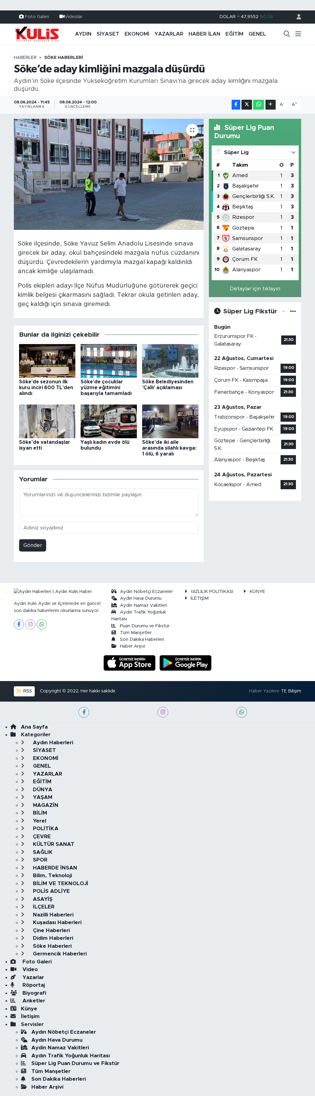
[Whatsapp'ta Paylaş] (258, 105)
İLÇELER (42, 906)
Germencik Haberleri (59, 953)
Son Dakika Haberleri (142, 639)
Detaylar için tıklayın (255, 288)
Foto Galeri (37, 16)
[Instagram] (30, 624)
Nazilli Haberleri (52, 914)
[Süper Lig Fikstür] (293, 311)
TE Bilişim (291, 691)
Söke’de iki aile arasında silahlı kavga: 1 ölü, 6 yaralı (169, 448)
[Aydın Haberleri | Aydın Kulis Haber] (37, 34)
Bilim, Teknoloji (51, 875)
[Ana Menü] (298, 34)
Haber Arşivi (132, 646)
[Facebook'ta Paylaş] (236, 105)
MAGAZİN (44, 805)
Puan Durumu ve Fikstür (144, 626)
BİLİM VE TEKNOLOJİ (59, 883)
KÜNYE (257, 591)
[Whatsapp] (42, 624)
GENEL (257, 34)
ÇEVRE (41, 836)
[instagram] (163, 712)
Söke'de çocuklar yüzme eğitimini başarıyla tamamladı (106, 387)
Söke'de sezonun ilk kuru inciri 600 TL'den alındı (46, 387)
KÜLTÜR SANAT (52, 844)
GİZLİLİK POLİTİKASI (212, 591)
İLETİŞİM (200, 598)
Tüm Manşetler (136, 632)
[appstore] (130, 662)
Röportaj (33, 985)
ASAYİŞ (42, 899)
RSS (27, 691)
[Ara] (287, 34)
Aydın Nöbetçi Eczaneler (146, 591)
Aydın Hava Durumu (140, 598)
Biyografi (33, 993)
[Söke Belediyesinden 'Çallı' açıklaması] (170, 360)
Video (29, 969)
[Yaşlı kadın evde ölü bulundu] (109, 421)
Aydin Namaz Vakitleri (143, 605)
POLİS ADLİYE (50, 891)
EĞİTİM (234, 34)
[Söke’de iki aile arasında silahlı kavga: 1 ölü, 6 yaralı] (170, 421)
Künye (29, 1008)
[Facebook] (19, 624)
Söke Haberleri (63, 58)
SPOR (39, 859)
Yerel (38, 820)
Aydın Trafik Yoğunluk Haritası (70, 1055)
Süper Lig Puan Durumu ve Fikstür (75, 1063)
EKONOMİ (137, 34)
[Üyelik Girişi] (296, 17)
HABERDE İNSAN (54, 867)
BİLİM (39, 812)
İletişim (30, 1016)
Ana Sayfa (34, 727)
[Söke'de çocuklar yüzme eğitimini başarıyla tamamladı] (109, 360)
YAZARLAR (168, 34)
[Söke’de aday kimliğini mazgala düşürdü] (109, 174)
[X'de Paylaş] (246, 105)
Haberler (25, 58)
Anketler (33, 1000)
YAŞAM (41, 797)
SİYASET (108, 34)
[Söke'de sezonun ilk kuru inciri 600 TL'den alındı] (47, 360)
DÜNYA (41, 789)
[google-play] (185, 662)
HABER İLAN (204, 34)
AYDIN (83, 34)
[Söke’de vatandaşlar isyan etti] (47, 421)
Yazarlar (32, 977)
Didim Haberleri (52, 938)
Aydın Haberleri (52, 742)
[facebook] (83, 712)
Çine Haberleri (50, 930)
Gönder (32, 545)
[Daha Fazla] (270, 105)
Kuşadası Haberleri (56, 922)
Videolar (73, 16)
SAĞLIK (42, 852)
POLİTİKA (44, 828)
